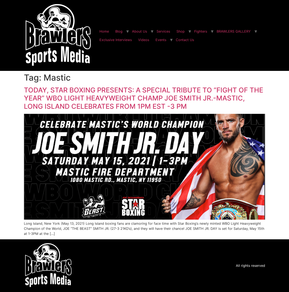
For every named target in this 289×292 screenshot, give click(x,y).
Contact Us (185, 40)
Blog (118, 31)
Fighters (200, 31)
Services (163, 31)
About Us (139, 31)
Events (161, 40)
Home (104, 31)
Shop (180, 31)
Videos (143, 40)
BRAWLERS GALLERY (234, 31)
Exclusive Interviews (115, 40)
